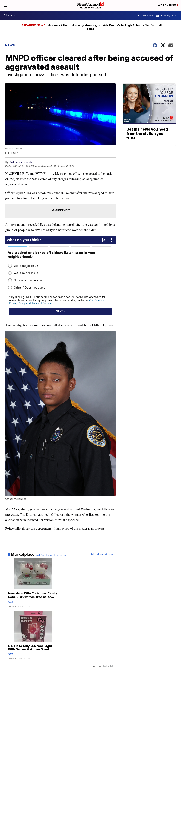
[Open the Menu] (5, 5)
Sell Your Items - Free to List (51, 555)
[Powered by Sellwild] (108, 666)
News (10, 45)
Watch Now (167, 5)
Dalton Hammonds (21, 162)
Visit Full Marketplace (101, 554)
